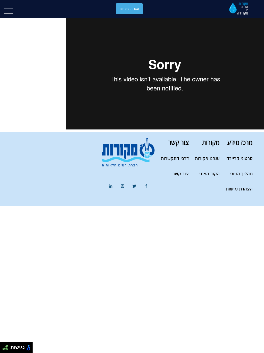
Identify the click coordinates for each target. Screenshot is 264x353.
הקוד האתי (209, 174)
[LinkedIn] (111, 186)
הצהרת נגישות (239, 189)
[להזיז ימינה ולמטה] (6, 349)
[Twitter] (134, 186)
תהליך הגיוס (241, 174)
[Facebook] (146, 186)
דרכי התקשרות (175, 159)
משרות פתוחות (129, 8)
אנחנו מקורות (207, 159)
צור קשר (180, 174)
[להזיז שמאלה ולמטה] (4, 349)
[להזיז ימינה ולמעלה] (6, 346)
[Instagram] (122, 186)
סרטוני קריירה (239, 159)
